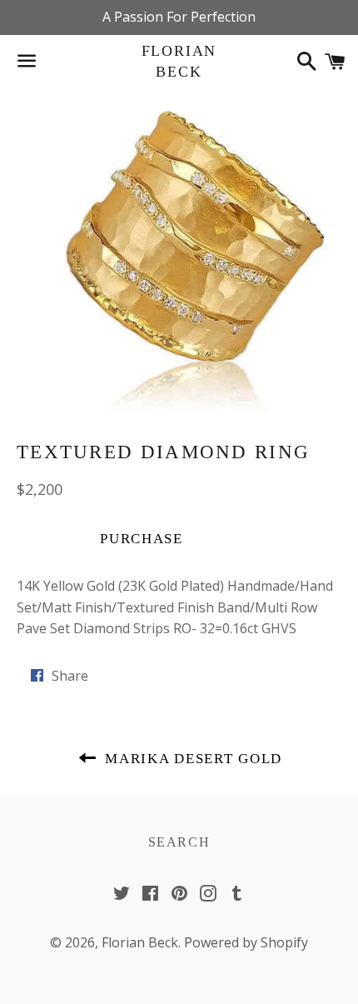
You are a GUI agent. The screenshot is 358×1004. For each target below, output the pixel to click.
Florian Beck (179, 61)
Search (179, 842)
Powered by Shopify (246, 942)
